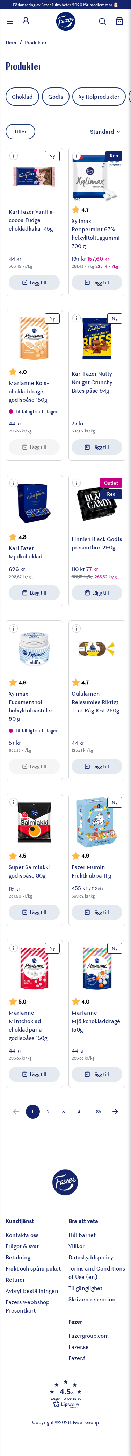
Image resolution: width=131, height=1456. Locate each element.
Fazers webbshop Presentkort (28, 1306)
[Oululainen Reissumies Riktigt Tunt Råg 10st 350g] (97, 649)
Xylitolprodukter (99, 96)
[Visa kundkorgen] (118, 21)
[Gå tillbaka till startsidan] (66, 21)
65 (98, 1111)
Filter (20, 131)
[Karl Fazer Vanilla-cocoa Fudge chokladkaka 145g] (34, 176)
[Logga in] (26, 21)
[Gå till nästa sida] (115, 1111)
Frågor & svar (22, 1246)
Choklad (22, 96)
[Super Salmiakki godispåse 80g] (34, 822)
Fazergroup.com (88, 1335)
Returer (15, 1279)
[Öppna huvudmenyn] (10, 21)
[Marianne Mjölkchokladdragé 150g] (97, 968)
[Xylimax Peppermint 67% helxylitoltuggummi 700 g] (97, 176)
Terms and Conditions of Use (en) (96, 1272)
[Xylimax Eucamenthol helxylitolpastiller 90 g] (34, 649)
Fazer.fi (77, 1358)
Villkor (76, 1246)
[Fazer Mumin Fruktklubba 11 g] (97, 822)
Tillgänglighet (85, 1288)
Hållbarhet (82, 1234)
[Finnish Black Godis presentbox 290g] (97, 503)
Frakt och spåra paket (33, 1268)
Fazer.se (78, 1346)
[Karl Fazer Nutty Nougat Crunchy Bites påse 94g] (97, 338)
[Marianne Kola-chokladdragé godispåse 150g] (34, 338)
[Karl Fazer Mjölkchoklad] (34, 503)
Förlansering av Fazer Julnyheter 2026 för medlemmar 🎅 (65, 4)
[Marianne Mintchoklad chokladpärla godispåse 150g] (34, 968)
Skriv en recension (92, 1299)
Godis (55, 96)
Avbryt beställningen (32, 1290)
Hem (11, 42)
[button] (14, 156)
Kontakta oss (22, 1234)
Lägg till (38, 282)
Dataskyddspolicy (90, 1257)
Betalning (18, 1257)
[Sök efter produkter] (102, 21)
